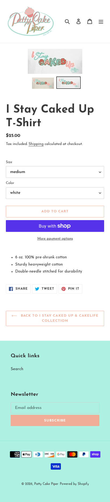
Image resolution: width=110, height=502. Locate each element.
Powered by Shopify (74, 484)
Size (9, 162)
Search (17, 369)
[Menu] (101, 21)
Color (10, 183)
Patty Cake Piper (46, 484)
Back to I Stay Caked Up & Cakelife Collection (59, 318)
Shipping (36, 144)
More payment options (55, 238)
